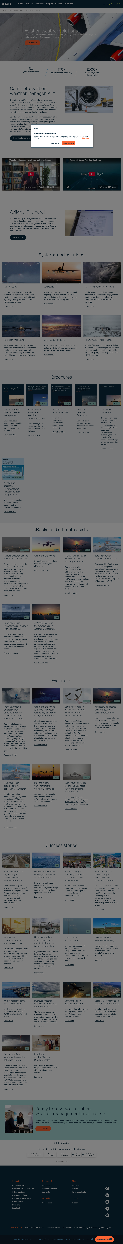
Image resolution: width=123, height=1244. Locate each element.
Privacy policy (85, 138)
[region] (62, 136)
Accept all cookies (69, 143)
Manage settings (54, 143)
